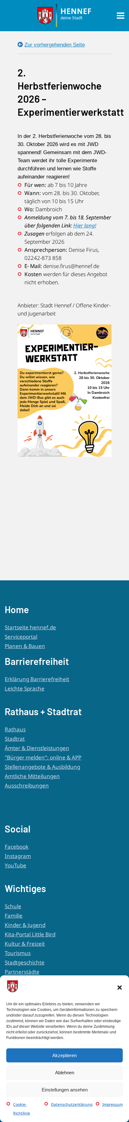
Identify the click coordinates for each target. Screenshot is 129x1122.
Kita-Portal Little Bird (30, 934)
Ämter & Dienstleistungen (37, 748)
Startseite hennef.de (30, 627)
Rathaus (15, 729)
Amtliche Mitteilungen (32, 776)
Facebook (16, 846)
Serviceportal (21, 636)
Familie (14, 915)
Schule (13, 906)
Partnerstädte (22, 971)
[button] (119, 987)
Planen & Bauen (25, 646)
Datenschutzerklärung (71, 1104)
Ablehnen (64, 1072)
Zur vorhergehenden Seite (54, 45)
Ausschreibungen (27, 785)
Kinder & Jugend (25, 925)
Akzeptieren (64, 1055)
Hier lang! (84, 225)
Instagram (18, 856)
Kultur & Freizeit (25, 943)
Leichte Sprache (24, 688)
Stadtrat (15, 738)
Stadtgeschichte (24, 962)
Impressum (112, 1104)
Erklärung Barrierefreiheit (37, 679)
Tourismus (18, 953)
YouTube (15, 865)
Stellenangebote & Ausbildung (42, 766)
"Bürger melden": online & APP (43, 757)
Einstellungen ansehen (65, 1089)
